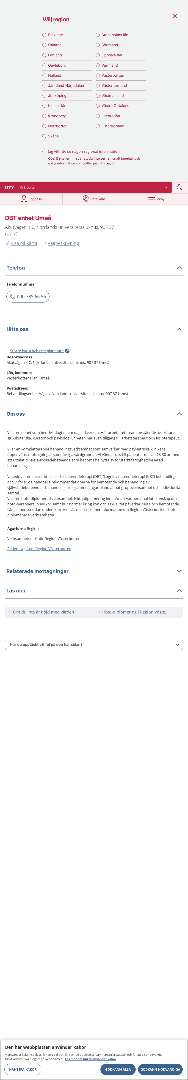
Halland (54, 75)
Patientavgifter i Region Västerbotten (39, 548)
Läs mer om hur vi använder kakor (90, 1059)
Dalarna (54, 45)
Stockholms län (115, 35)
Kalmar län (57, 105)
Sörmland (110, 45)
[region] (94, 1060)
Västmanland (113, 95)
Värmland (110, 65)
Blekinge (55, 35)
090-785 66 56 (31, 296)
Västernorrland (114, 85)
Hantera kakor (22, 1069)
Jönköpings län (61, 95)
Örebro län (111, 116)
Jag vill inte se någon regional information (84, 151)
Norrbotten (57, 126)
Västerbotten (113, 75)
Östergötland (113, 126)
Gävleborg (57, 65)
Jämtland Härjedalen (66, 85)
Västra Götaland (116, 105)
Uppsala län (112, 55)
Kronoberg (57, 116)
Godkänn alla (118, 1069)
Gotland (55, 55)
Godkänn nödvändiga (160, 1069)
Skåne (53, 136)
